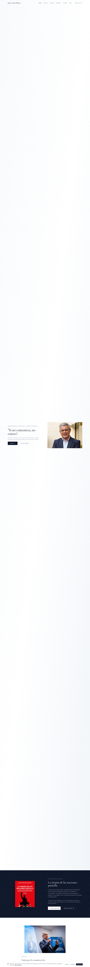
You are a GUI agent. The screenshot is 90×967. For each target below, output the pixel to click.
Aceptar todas (79, 964)
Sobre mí (46, 2)
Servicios (52, 2)
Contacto (65, 2)
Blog (70, 2)
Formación (58, 2)
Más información (18, 965)
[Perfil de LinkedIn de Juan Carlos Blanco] (75, 2)
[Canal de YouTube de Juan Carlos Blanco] (79, 2)
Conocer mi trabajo (25, 443)
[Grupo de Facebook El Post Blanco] (81, 2)
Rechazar (67, 964)
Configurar (73, 964)
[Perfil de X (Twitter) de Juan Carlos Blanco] (77, 2)
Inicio (40, 2)
